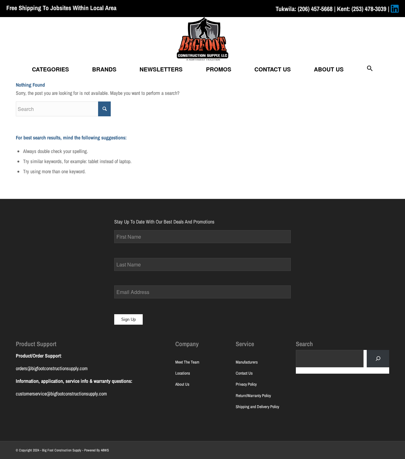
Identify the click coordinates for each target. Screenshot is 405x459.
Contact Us (244, 373)
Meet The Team (187, 362)
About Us (182, 384)
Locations (182, 373)
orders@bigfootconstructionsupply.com (52, 368)
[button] (370, 69)
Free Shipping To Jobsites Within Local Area (61, 7)
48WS (105, 450)
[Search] (378, 358)
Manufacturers (247, 362)
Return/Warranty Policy (253, 395)
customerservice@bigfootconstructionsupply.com (61, 393)
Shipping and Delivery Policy (257, 406)
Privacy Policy (246, 384)
